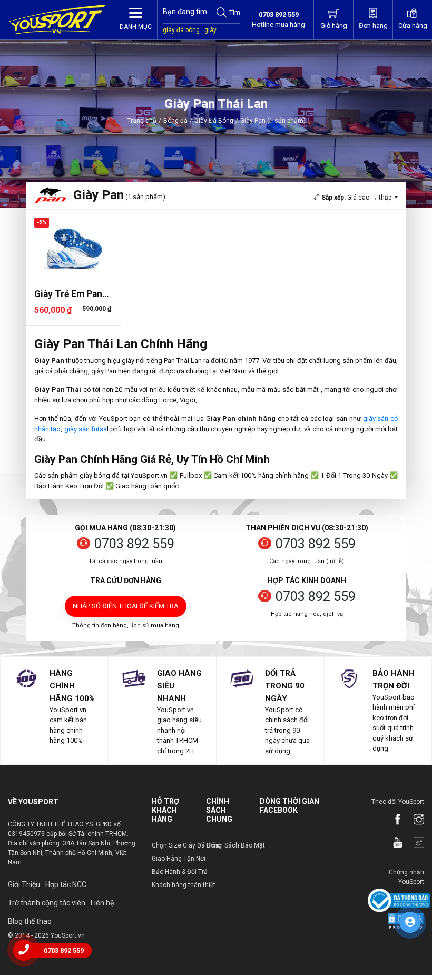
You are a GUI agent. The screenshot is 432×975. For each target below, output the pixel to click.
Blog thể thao (30, 921)
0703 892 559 (134, 543)
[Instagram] (413, 820)
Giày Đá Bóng (213, 120)
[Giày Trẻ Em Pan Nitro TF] (73, 245)
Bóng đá (175, 120)
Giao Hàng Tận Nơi (178, 858)
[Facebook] (392, 820)
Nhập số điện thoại (126, 606)
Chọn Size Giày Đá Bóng (187, 845)
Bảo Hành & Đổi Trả (180, 871)
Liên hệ (102, 903)
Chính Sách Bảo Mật (235, 845)
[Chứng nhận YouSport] (399, 900)
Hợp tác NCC (65, 884)
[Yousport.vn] (57, 19)
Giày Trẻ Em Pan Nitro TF (68, 294)
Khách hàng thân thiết (183, 885)
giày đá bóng (181, 30)
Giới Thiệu (24, 884)
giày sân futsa (85, 429)
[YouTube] (392, 843)
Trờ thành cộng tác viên (46, 903)
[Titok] (413, 843)
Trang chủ (141, 120)
